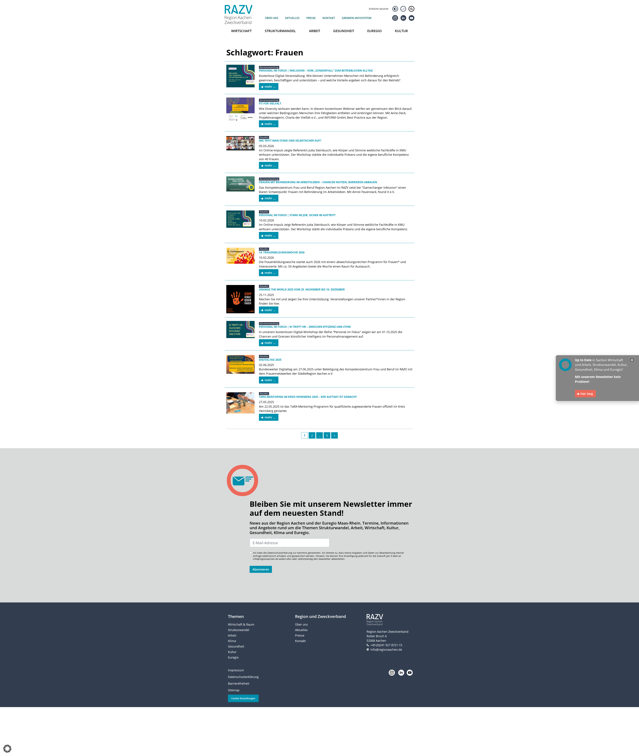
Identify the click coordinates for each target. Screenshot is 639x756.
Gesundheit (343, 31)
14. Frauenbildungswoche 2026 (282, 252)
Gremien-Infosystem (356, 18)
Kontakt (328, 18)
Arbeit (314, 31)
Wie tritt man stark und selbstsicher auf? (290, 140)
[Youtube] (411, 18)
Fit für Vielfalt (270, 103)
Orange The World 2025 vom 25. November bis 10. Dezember (302, 289)
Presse (311, 18)
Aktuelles (292, 18)
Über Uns (271, 18)
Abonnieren (260, 569)
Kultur (401, 31)
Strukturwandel (280, 31)
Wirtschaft (241, 31)
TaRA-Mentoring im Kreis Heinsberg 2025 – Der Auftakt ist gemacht (308, 397)
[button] (7, 748)
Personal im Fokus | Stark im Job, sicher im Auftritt (297, 215)
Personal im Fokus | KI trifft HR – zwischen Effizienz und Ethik (305, 327)
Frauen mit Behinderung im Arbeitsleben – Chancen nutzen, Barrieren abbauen (318, 182)
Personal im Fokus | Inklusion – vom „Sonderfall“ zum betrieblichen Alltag (316, 70)
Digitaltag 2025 (270, 360)
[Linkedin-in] (403, 18)
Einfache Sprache (378, 8)
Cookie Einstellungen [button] (243, 698)
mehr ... (270, 87)
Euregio (374, 31)
